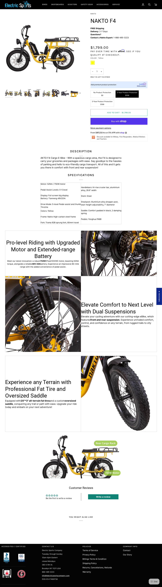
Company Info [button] (130, 546)
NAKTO (93, 14)
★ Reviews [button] (159, 296)
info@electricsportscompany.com (55, 576)
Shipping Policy (90, 563)
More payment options (100, 128)
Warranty (87, 572)
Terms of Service (90, 550)
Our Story (127, 554)
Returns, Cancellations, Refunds (97, 567)
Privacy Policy (89, 554)
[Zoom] (43, 50)
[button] (44, 4)
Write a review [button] (103, 497)
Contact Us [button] (48, 546)
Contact (126, 550)
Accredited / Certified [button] (14, 546)
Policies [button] (87, 546)
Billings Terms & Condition (94, 559)
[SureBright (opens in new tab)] (142, 84)
